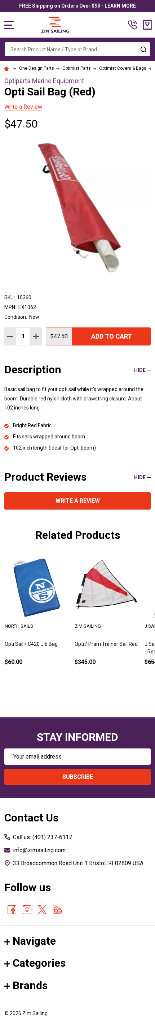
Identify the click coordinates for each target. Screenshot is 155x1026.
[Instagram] (27, 909)
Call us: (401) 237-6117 (42, 837)
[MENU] (9, 25)
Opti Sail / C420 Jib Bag (31, 644)
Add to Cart (111, 336)
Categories (39, 963)
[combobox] (77, 49)
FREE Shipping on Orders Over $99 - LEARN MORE (77, 6)
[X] (42, 909)
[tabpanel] (37, 621)
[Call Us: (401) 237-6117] (132, 25)
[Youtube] (57, 909)
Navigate (34, 941)
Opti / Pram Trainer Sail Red (106, 644)
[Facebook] (11, 909)
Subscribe (77, 776)
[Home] (7, 68)
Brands (30, 985)
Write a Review (23, 106)
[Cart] (147, 25)
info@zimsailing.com (39, 850)
